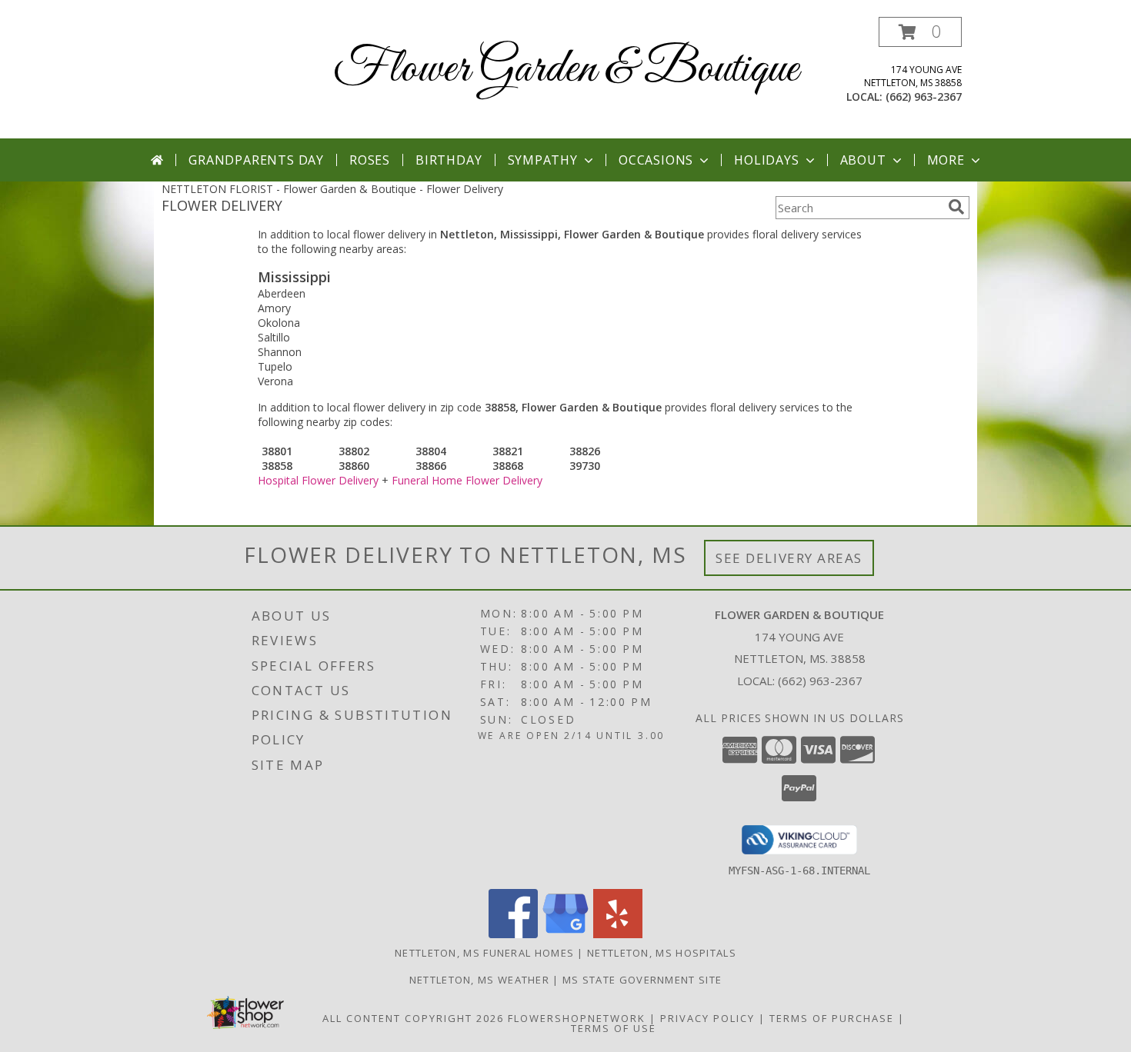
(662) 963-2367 (924, 96)
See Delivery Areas (789, 558)
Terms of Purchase (831, 1018)
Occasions (656, 159)
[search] (956, 206)
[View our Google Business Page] (565, 934)
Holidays (766, 159)
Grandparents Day (256, 159)
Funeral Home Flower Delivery (467, 480)
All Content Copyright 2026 (413, 1018)
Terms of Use (613, 1028)
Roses (369, 159)
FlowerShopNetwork (577, 1018)
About (863, 159)
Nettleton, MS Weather (479, 980)
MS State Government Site (642, 980)
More (946, 159)
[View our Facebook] (513, 934)
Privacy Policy (707, 1018)
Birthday (448, 159)
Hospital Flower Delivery (318, 480)
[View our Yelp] (617, 934)
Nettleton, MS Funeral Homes (484, 953)
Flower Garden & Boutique (566, 69)
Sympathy (543, 159)
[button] (920, 32)
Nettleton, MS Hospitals (661, 953)
